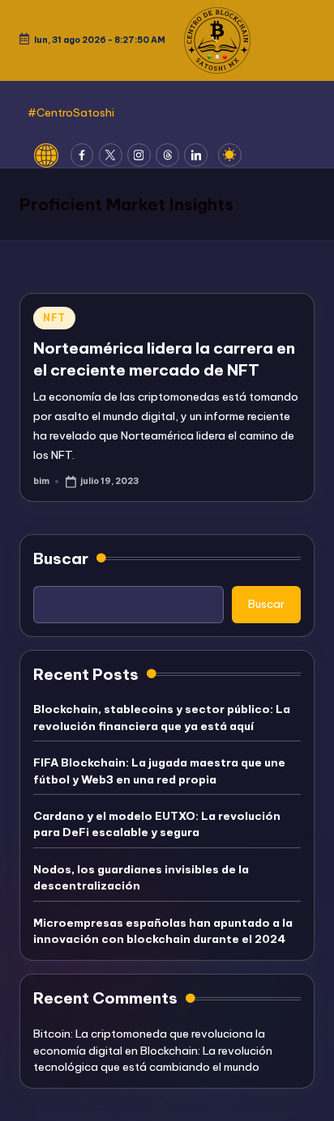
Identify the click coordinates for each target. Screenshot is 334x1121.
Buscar (60, 558)
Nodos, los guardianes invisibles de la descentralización (141, 877)
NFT (54, 318)
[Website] (52, 155)
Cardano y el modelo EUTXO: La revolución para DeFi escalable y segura (156, 824)
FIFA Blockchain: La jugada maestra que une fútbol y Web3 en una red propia (159, 770)
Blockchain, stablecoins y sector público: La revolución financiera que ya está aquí (161, 717)
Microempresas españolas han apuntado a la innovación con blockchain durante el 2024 (163, 930)
